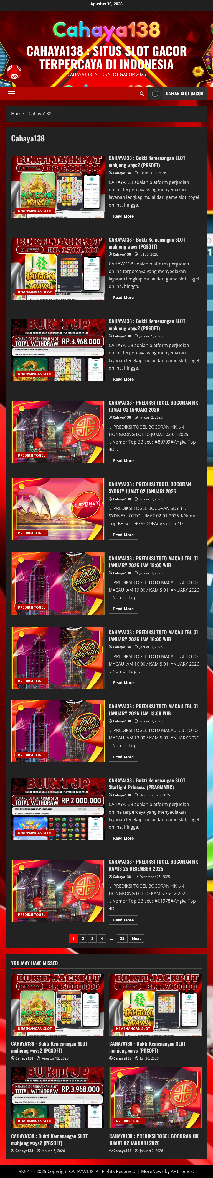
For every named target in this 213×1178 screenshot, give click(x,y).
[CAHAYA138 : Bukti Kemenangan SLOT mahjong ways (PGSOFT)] (155, 1005)
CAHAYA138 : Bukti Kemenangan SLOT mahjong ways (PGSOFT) (58, 269)
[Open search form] (142, 93)
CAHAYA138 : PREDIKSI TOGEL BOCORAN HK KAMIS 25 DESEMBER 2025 (58, 891)
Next (136, 938)
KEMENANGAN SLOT (35, 210)
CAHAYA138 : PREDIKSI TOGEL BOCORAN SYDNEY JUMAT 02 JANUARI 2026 (58, 509)
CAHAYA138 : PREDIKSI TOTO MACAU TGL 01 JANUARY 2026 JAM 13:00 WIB (58, 731)
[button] (11, 93)
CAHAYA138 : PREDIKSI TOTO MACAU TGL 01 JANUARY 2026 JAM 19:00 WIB (58, 583)
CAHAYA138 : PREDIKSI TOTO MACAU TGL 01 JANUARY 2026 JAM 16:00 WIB (58, 658)
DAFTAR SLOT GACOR (184, 93)
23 (122, 938)
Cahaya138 (122, 173)
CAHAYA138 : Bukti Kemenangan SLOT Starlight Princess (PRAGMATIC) (58, 809)
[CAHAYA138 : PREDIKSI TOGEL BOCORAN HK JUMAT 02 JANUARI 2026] (155, 1097)
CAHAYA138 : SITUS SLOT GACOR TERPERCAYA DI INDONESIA (106, 57)
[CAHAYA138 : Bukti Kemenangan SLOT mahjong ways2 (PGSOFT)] (57, 1005)
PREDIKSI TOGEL (31, 455)
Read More (125, 217)
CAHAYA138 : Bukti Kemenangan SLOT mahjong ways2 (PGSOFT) (58, 187)
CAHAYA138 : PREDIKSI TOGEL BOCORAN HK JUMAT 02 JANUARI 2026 (58, 432)
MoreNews (152, 1171)
